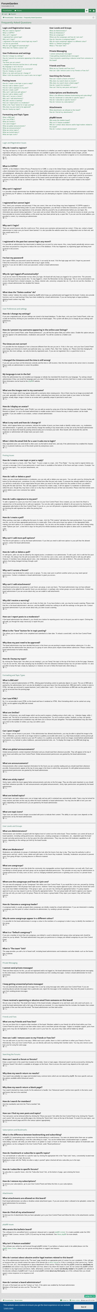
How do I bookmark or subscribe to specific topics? (67, 98)
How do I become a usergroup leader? (62, 39)
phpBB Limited (60, 1232)
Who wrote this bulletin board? (59, 120)
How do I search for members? (60, 85)
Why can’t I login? (9, 39)
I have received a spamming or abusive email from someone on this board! (71, 59)
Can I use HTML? (9, 119)
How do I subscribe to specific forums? (62, 100)
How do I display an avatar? (12, 71)
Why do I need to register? (12, 31)
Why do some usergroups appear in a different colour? (67, 41)
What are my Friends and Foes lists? (62, 68)
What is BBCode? (9, 117)
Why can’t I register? (10, 35)
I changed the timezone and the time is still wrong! (20, 64)
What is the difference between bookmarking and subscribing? (70, 95)
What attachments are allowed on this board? (64, 110)
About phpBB (61, 1234)
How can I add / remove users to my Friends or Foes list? (69, 70)
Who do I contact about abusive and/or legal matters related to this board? (70, 126)
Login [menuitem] (90, 11)
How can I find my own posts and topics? (63, 87)
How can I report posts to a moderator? (16, 103)
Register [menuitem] (94, 11)
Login (5, 14)
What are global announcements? (14, 126)
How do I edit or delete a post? (13, 86)
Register (13, 14)
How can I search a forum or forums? (62, 79)
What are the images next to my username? (18, 69)
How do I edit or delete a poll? (13, 94)
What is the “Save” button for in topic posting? (18, 105)
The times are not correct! (11, 62)
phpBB (30, 381)
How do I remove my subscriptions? (61, 102)
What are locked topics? (11, 132)
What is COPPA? (8, 33)
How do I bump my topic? (11, 109)
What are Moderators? (57, 33)
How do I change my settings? (13, 56)
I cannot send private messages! (60, 54)
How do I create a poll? (10, 90)
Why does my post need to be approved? (17, 107)
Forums (19, 10)
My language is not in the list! (13, 67)
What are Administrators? (58, 31)
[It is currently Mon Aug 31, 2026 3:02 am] (93, 17)
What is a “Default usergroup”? (59, 43)
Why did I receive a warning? (12, 101)
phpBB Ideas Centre (9, 1248)
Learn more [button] (8, 1308)
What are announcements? (12, 128)
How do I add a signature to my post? (15, 88)
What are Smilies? (9, 121)
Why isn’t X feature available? (59, 122)
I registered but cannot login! (12, 37)
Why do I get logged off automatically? (16, 46)
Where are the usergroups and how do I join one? (66, 37)
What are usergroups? (56, 35)
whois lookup (53, 1262)
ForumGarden (7, 10)
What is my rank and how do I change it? (17, 73)
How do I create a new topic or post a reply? (18, 83)
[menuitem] (86, 10)
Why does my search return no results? (62, 81)
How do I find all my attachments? (61, 112)
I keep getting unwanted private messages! (64, 56)
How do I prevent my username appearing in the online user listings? (23, 59)
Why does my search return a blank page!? (64, 83)
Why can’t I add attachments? (13, 98)
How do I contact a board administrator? (63, 129)
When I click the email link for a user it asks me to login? (22, 75)
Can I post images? (9, 124)
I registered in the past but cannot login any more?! (20, 41)
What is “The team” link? (57, 46)
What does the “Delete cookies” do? (15, 48)
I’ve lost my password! (10, 43)
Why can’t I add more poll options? (14, 92)
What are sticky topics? (11, 130)
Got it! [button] (83, 1307)
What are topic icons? (10, 134)
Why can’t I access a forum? (12, 96)
